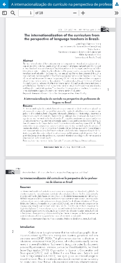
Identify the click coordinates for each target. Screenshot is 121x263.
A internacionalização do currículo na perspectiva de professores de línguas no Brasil (66, 4)
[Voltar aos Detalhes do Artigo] (4, 4)
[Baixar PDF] (117, 4)
